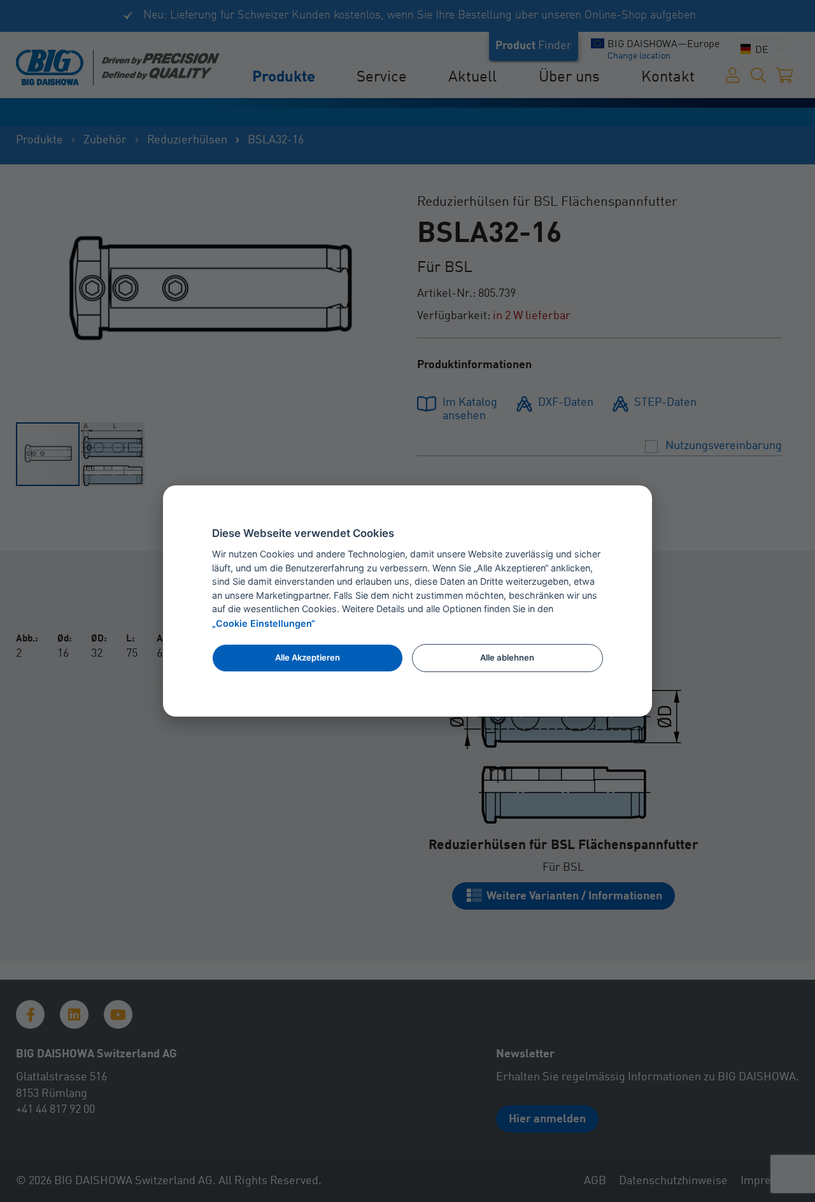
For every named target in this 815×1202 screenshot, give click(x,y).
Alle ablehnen (507, 657)
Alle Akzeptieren (307, 657)
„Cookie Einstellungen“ (263, 624)
